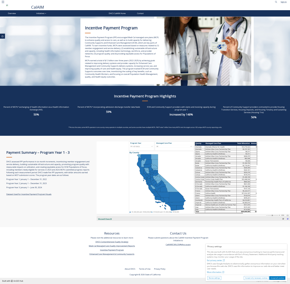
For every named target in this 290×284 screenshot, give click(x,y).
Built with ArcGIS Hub (12, 281)
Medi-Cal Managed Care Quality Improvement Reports (112, 246)
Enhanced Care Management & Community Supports (111, 254)
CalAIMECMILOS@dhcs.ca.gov (178, 244)
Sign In (284, 2)
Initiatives (40, 13)
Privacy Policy (159, 269)
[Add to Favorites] (2, 36)
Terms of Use (144, 269)
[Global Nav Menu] (3, 2)
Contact (140, 13)
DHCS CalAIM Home (117, 13)
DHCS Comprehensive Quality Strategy (111, 242)
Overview (12, 13)
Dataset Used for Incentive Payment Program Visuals (28, 194)
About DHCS (130, 269)
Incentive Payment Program (112, 250)
